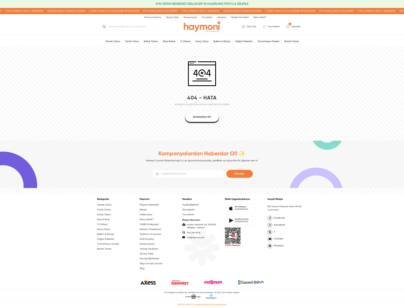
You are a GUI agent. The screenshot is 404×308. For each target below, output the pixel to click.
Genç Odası (103, 229)
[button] (249, 26)
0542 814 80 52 (193, 233)
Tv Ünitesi (102, 224)
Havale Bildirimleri (149, 258)
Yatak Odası (104, 210)
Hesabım (221, 17)
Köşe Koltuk (103, 219)
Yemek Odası (104, 205)
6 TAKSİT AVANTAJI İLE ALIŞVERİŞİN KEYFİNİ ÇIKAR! (103, 11)
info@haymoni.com (196, 238)
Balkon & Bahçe (105, 234)
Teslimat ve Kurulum (150, 234)
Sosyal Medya (275, 199)
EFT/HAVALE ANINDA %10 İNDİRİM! (149, 11)
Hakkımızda (146, 214)
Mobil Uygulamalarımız (237, 199)
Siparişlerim (188, 210)
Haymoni (144, 199)
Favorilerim (207, 17)
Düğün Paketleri (105, 239)
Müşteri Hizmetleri (240, 17)
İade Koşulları (147, 239)
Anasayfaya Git (202, 117)
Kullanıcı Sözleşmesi (150, 229)
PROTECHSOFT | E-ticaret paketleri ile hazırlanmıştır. (202, 305)
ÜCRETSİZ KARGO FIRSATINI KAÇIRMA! (55, 11)
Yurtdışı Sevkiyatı (149, 249)
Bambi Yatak (104, 249)
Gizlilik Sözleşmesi (149, 224)
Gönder (239, 173)
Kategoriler (103, 199)
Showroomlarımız (152, 17)
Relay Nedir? (259, 17)
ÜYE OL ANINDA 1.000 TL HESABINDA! (189, 11)
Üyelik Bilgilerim (190, 205)
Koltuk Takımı (104, 214)
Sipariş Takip (172, 17)
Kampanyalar (190, 17)
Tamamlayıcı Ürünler (108, 244)
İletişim (143, 210)
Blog (142, 268)
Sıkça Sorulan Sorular (151, 263)
